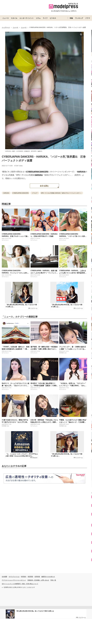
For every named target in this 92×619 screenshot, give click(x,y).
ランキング (79, 18)
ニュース (5, 18)
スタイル (14, 18)
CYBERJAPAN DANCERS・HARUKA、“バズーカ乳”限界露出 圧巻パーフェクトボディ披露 (44, 158)
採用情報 (37, 576)
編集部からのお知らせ (48, 576)
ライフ (45, 18)
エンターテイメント (27, 18)
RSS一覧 (53, 580)
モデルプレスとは (14, 576)
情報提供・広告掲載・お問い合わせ (38, 580)
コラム (38, 18)
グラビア (34, 193)
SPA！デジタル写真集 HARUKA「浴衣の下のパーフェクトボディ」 (61, 193)
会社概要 (4, 576)
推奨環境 (30, 576)
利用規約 (23, 576)
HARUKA (81, 171)
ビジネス (53, 18)
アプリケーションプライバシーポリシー (14, 580)
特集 (71, 18)
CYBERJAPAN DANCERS (37, 171)
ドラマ (87, 18)
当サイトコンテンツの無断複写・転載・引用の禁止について (20, 584)
